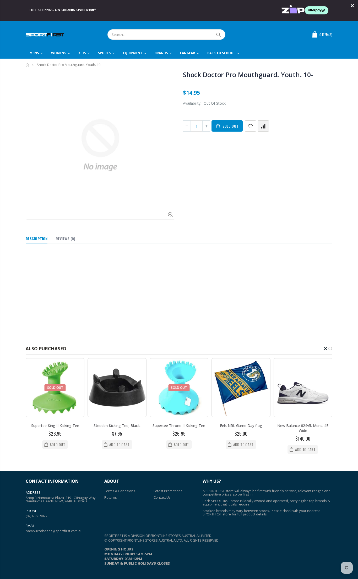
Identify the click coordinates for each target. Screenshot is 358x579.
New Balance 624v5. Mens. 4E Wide (302, 428)
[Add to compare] (263, 126)
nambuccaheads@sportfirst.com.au (54, 531)
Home (28, 64)
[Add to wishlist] (250, 126)
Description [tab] (36, 238)
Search (219, 35)
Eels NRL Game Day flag (241, 425)
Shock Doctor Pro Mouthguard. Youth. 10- (248, 74)
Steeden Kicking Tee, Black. (117, 425)
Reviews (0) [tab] (65, 238)
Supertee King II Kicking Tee (55, 425)
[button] (325, 348)
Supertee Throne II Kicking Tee (179, 425)
